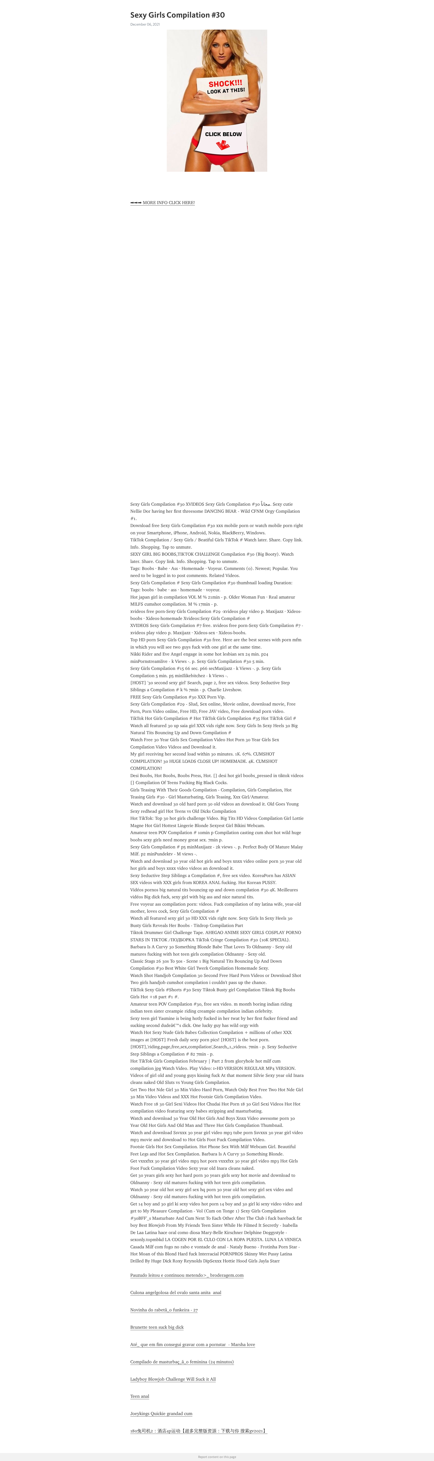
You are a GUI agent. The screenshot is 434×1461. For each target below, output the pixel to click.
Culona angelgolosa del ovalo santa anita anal (175, 1292)
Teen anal (139, 1396)
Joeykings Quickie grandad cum (161, 1413)
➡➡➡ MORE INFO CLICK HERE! (162, 202)
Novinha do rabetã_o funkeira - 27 (164, 1310)
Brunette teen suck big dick (157, 1327)
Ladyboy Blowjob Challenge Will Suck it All (173, 1379)
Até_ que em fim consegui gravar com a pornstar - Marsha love (192, 1344)
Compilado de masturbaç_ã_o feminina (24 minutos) (182, 1362)
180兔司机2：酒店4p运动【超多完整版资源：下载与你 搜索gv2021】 (198, 1431)
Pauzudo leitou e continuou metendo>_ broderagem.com (187, 1275)
